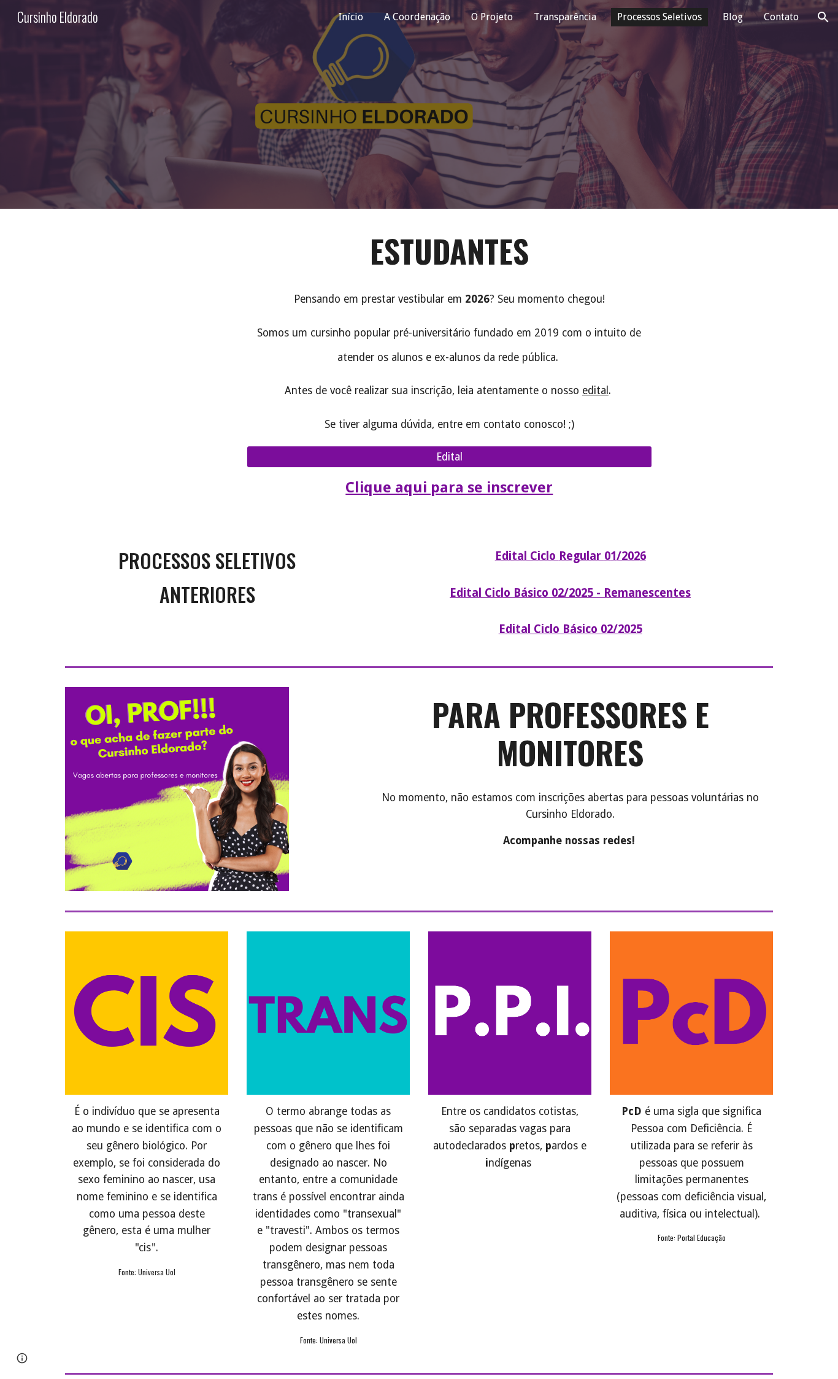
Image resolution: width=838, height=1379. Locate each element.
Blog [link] (733, 17)
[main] (449, 251)
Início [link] (351, 17)
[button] (823, 17)
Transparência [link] (565, 17)
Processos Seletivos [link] (659, 17)
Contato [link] (781, 17)
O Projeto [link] (492, 17)
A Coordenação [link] (417, 17)
